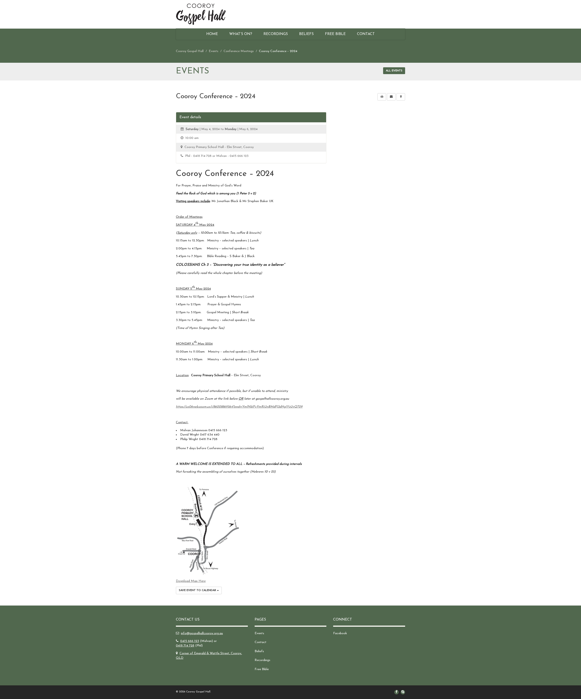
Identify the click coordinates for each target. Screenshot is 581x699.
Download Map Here (191, 581)
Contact (366, 34)
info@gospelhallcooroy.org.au (202, 633)
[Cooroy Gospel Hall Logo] (212, 14)
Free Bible (335, 34)
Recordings (275, 34)
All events (394, 70)
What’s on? (240, 34)
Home (212, 34)
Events (259, 633)
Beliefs (306, 34)
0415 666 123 (189, 641)
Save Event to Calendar (198, 590)
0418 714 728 (185, 645)
